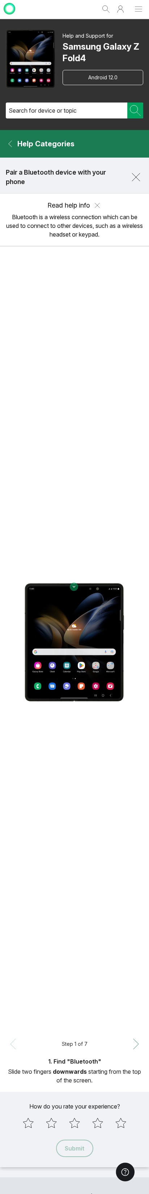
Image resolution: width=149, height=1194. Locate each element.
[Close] (136, 177)
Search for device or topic (43, 110)
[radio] (28, 1123)
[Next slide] (136, 1044)
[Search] (135, 110)
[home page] (9, 15)
